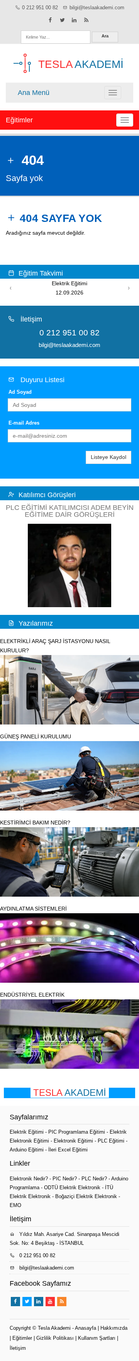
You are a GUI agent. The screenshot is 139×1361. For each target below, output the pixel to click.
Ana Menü (33, 92)
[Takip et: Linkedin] (74, 20)
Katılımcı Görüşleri (47, 495)
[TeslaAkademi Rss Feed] (86, 20)
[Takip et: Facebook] (50, 20)
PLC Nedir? (94, 1179)
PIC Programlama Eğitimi (77, 1132)
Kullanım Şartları (96, 1338)
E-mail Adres (23, 423)
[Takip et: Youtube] (50, 1301)
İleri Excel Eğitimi (68, 1150)
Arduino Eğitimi (27, 1150)
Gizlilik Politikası (55, 1338)
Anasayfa (85, 1328)
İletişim (18, 1348)
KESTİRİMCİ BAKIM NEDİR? (35, 822)
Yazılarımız (36, 623)
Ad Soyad (20, 392)
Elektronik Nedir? (29, 1179)
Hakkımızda (113, 1328)
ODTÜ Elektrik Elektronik (72, 1187)
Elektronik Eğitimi (74, 1141)
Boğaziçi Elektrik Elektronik (86, 1196)
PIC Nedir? (65, 1179)
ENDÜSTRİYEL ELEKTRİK (32, 995)
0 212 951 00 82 (40, 7)
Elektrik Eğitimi (27, 1132)
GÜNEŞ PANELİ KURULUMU (35, 736)
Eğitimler (19, 120)
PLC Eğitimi (112, 1141)
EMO (15, 1205)
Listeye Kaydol (108, 457)
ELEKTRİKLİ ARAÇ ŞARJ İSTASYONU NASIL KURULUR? (55, 645)
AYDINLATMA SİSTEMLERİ (33, 909)
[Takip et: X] (62, 20)
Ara (105, 36)
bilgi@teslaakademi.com (97, 7)
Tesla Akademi (54, 1328)
